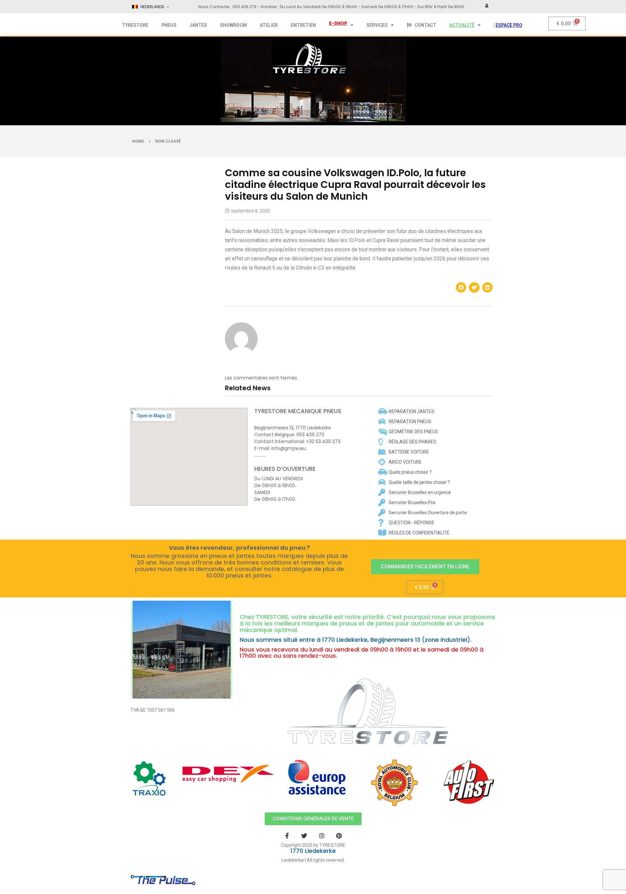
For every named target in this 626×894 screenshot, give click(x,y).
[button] (425, 566)
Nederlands (152, 6)
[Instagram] (322, 835)
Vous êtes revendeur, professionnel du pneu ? (239, 548)
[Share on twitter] (474, 287)
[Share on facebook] (461, 287)
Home (138, 141)
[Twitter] (304, 835)
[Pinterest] (339, 835)
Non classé (168, 141)
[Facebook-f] (287, 835)
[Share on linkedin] (487, 287)
